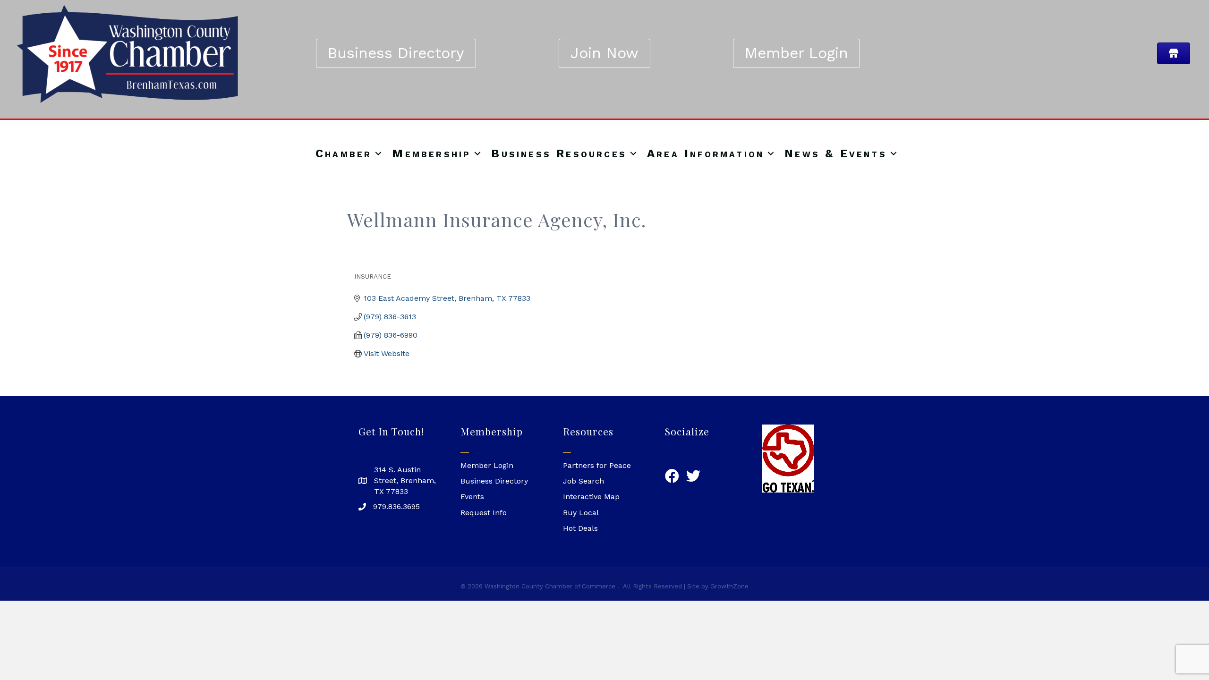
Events (472, 496)
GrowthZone (729, 586)
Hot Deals (580, 528)
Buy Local (581, 512)
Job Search (583, 480)
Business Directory (494, 480)
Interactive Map (591, 496)
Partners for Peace (597, 465)
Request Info (483, 512)
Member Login (486, 465)
